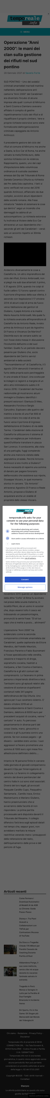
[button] (25, 544)
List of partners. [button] (30, 558)
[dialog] (25, 549)
